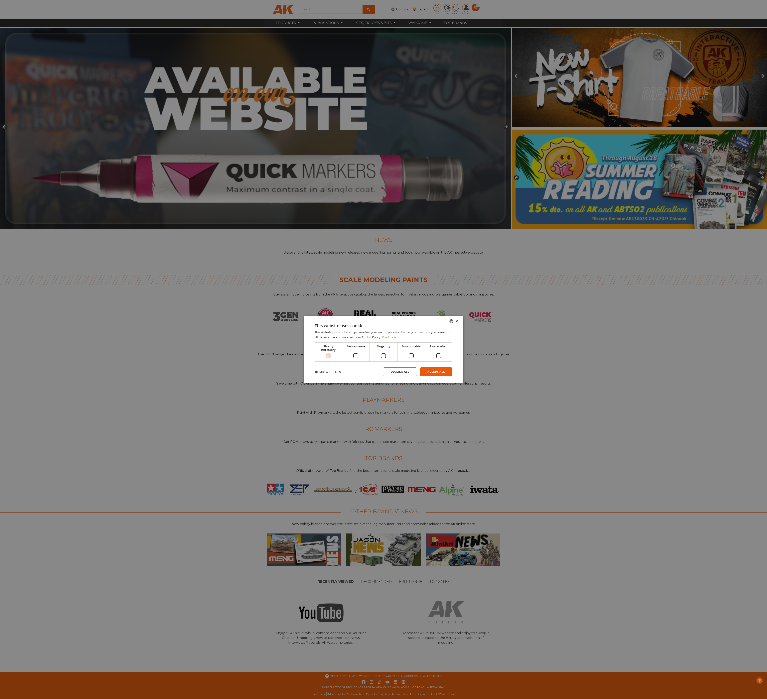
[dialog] (383, 349)
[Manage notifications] (759, 680)
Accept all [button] (436, 372)
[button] (328, 372)
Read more (389, 337)
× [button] (456, 320)
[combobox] (451, 321)
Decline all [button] (400, 372)
